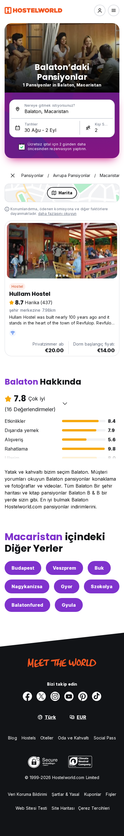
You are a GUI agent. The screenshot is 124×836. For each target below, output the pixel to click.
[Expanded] (13, 175)
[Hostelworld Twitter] (41, 696)
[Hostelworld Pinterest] (82, 696)
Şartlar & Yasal (66, 794)
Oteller (46, 737)
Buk (99, 568)
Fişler (111, 794)
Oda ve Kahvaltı (73, 737)
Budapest (23, 568)
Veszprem (64, 568)
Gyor (66, 586)
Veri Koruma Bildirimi (27, 794)
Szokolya (101, 586)
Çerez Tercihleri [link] (94, 808)
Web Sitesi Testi (31, 808)
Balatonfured (27, 605)
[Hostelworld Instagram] (55, 696)
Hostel (17, 286)
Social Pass (105, 737)
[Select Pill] (100, 10)
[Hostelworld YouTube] (69, 696)
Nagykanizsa (27, 586)
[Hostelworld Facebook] (27, 696)
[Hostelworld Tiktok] (96, 696)
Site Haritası (63, 808)
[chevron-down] (65, 403)
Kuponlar (93, 794)
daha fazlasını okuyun (57, 213)
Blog (12, 737)
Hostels (29, 737)
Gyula (69, 605)
